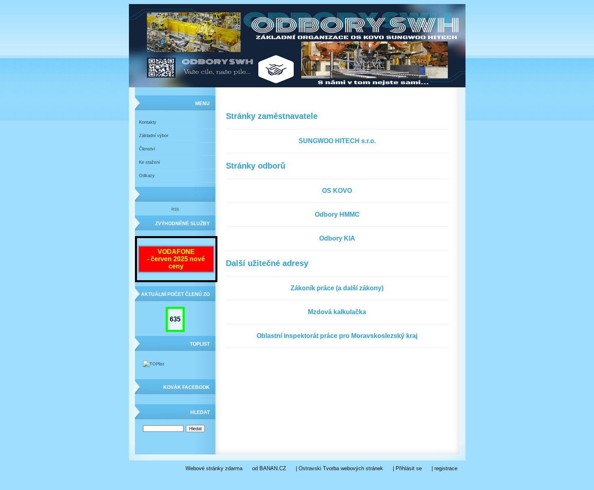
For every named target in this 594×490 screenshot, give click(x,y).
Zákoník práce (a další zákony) (337, 288)
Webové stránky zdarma (213, 468)
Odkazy (147, 175)
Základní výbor (154, 135)
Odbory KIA (337, 238)
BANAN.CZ (272, 468)
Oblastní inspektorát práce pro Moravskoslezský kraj (337, 335)
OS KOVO (337, 190)
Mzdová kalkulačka (337, 311)
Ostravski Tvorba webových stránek (341, 468)
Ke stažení (149, 162)
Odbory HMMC (337, 214)
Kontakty (147, 122)
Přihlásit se (409, 468)
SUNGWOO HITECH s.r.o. (337, 140)
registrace (445, 468)
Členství (147, 148)
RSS (175, 209)
